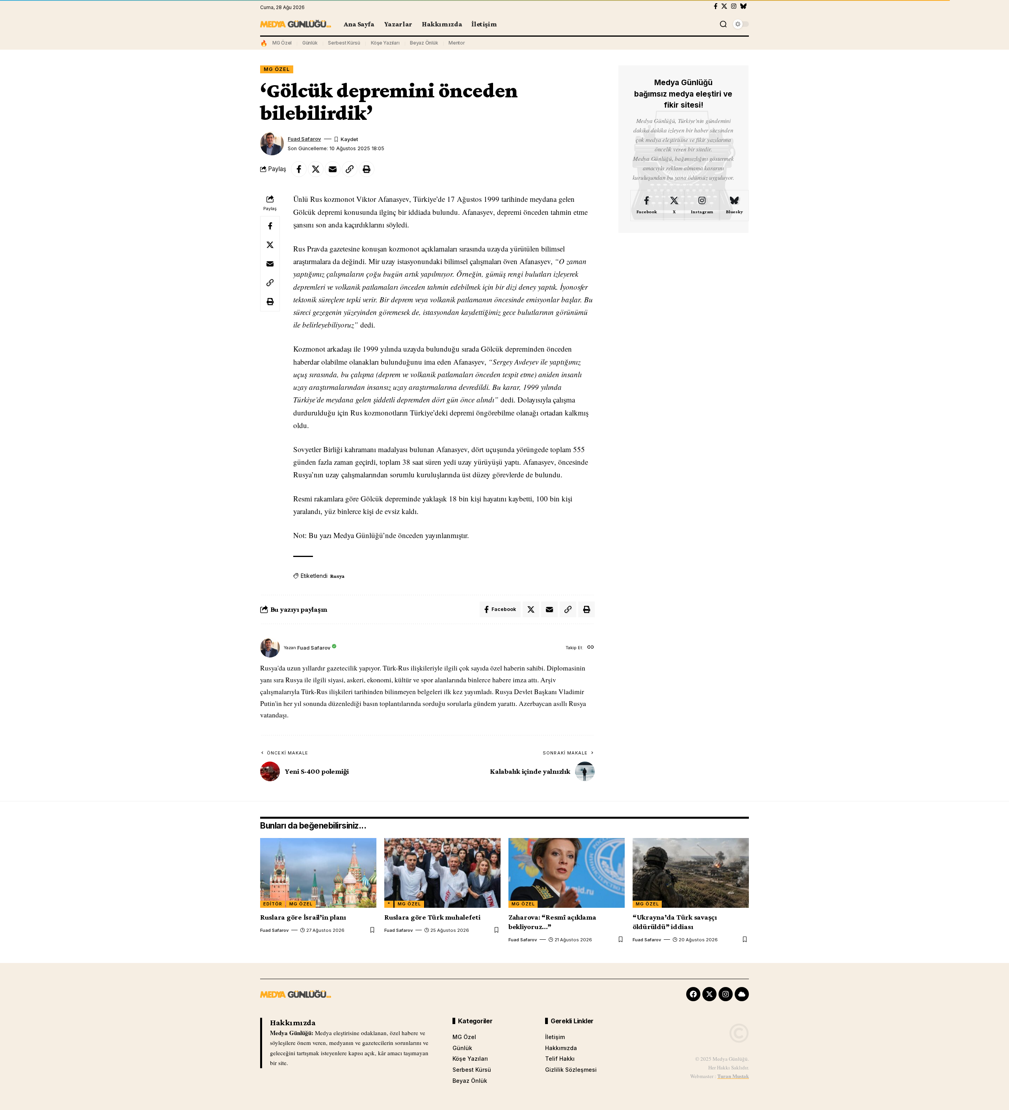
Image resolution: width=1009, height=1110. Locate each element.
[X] (724, 6)
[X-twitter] (709, 994)
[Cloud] (742, 994)
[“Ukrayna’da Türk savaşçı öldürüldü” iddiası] (691, 873)
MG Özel (282, 43)
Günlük (310, 43)
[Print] (366, 169)
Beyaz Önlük (424, 43)
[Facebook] (715, 6)
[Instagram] (733, 6)
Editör (272, 904)
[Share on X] (316, 169)
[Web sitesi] (590, 648)
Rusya (337, 576)
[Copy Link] (349, 169)
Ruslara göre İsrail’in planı (303, 917)
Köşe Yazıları (385, 43)
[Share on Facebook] (299, 169)
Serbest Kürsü (344, 43)
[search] (723, 24)
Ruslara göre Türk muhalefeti (432, 917)
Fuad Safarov (304, 139)
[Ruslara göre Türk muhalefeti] (442, 873)
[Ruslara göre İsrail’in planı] (318, 873)
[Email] (333, 169)
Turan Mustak (733, 1076)
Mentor (457, 43)
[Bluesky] (743, 6)
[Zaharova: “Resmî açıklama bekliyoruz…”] (566, 873)
